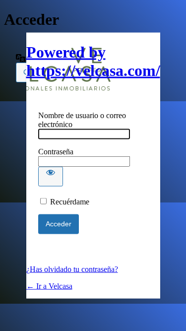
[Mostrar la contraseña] (50, 177)
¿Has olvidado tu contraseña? (72, 269)
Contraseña (55, 151)
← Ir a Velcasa (49, 286)
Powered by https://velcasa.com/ (93, 61)
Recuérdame (69, 202)
